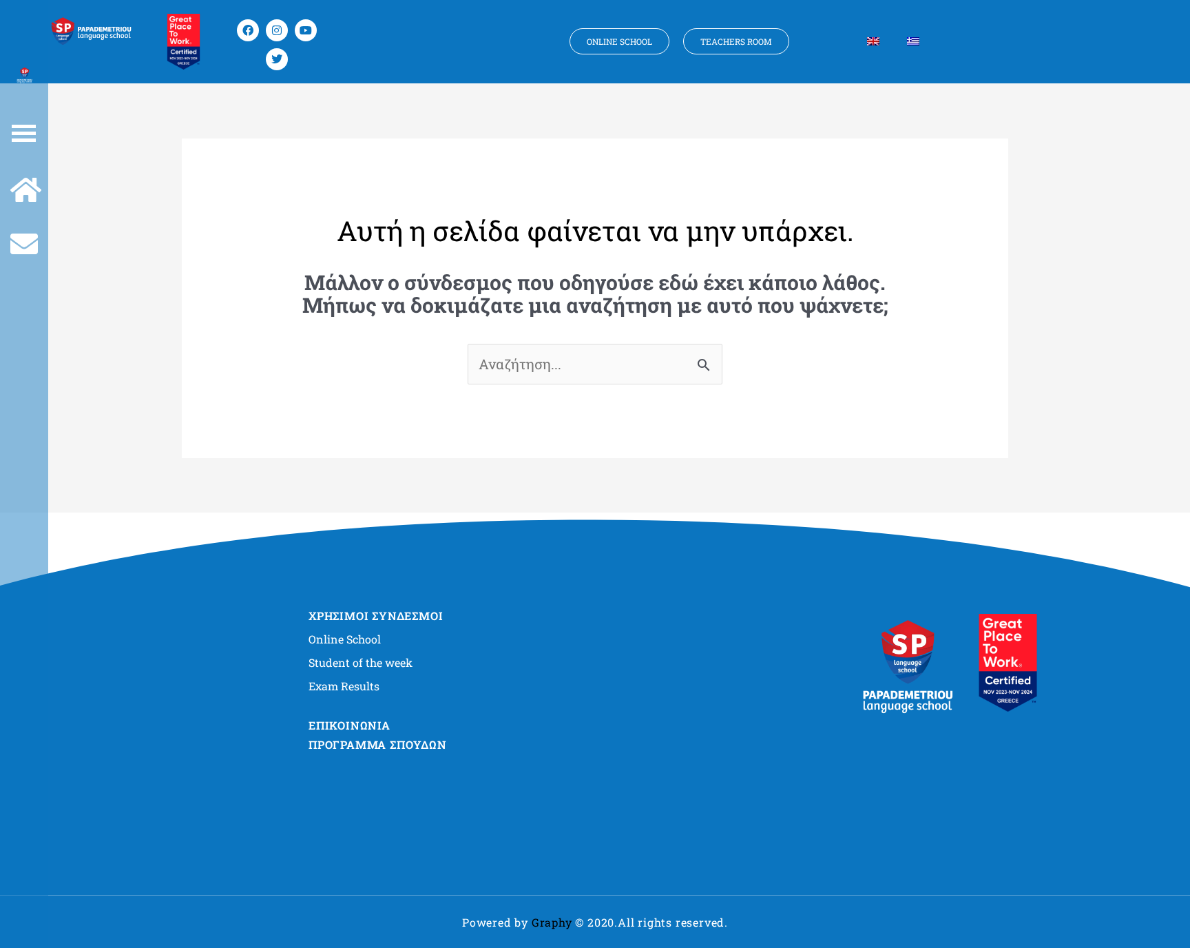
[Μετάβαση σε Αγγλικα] (873, 41)
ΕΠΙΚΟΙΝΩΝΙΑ (349, 725)
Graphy (552, 922)
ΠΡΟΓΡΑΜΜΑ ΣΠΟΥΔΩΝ (378, 744)
